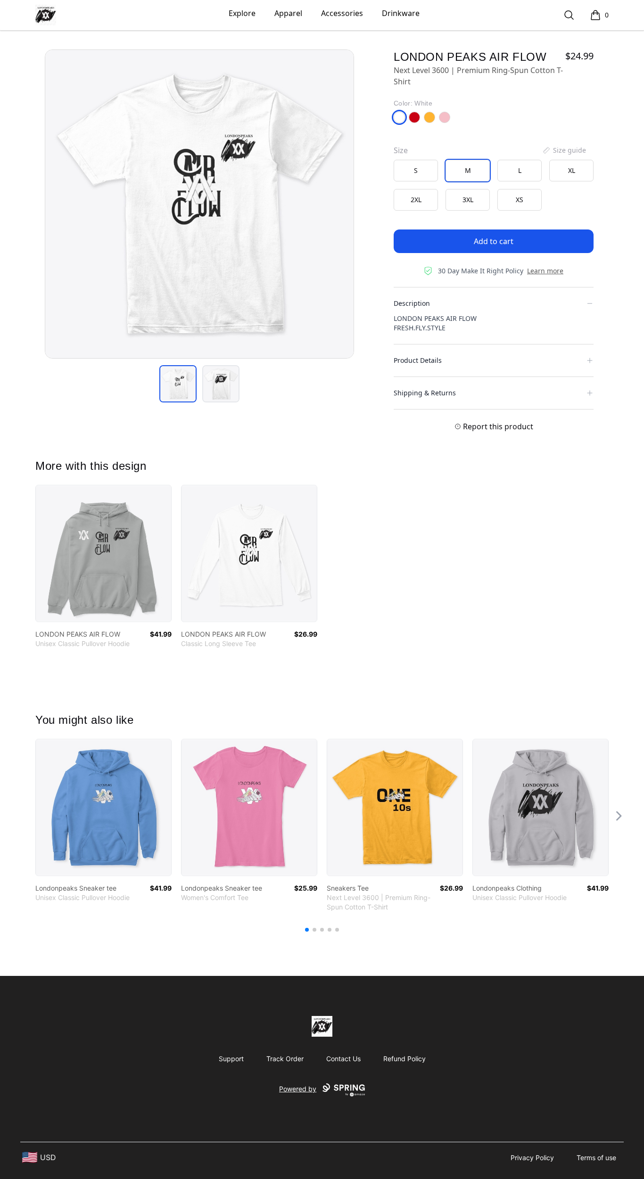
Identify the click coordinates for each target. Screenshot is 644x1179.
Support (231, 1059)
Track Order (285, 1059)
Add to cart (493, 241)
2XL (416, 199)
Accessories (342, 13)
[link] (103, 553)
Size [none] (401, 150)
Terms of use (596, 1158)
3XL (467, 199)
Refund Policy (404, 1059)
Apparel (288, 13)
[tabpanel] (199, 204)
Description (412, 303)
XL (571, 170)
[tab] (178, 383)
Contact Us (343, 1059)
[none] (564, 150)
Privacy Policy (532, 1158)
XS (519, 199)
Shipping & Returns (425, 392)
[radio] (416, 170)
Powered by (297, 1089)
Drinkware (401, 13)
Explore (242, 13)
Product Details (418, 360)
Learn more (545, 270)
